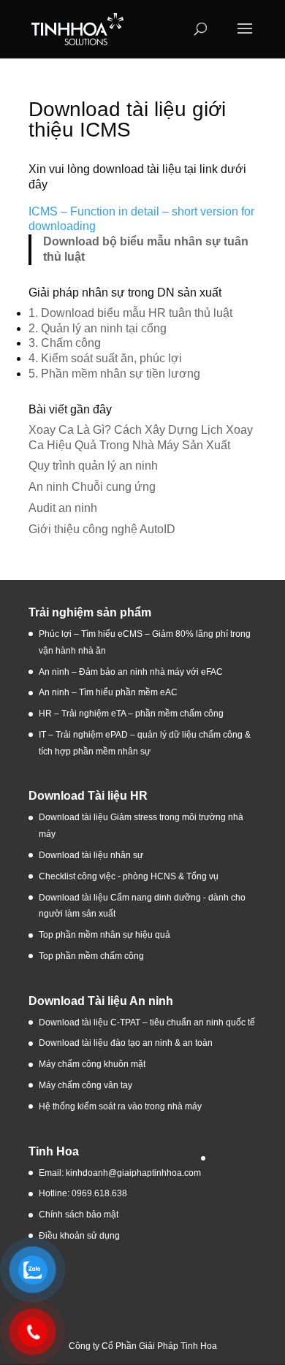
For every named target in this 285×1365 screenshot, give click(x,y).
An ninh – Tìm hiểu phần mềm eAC (109, 692)
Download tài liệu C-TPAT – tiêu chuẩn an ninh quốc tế (147, 1022)
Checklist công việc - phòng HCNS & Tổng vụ (128, 876)
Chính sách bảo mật (78, 1214)
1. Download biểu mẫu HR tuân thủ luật (130, 313)
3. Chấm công (64, 343)
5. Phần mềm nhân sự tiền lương (114, 373)
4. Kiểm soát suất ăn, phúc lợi (105, 358)
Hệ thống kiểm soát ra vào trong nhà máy (120, 1106)
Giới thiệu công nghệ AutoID (101, 529)
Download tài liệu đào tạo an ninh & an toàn (127, 1043)
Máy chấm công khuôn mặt (92, 1064)
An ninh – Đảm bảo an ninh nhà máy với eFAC (131, 672)
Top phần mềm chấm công (91, 956)
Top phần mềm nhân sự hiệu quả (104, 935)
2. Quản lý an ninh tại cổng (97, 328)
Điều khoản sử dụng (79, 1236)
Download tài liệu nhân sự (91, 855)
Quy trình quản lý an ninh (93, 465)
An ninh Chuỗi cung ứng (92, 487)
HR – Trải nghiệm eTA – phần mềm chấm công (131, 713)
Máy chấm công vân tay (85, 1085)
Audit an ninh (62, 508)
